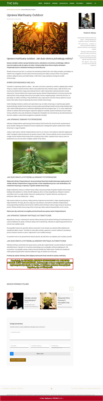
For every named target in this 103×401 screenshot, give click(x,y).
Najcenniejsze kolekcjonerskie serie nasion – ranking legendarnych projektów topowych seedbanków (87, 39)
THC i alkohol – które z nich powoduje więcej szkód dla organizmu (89, 63)
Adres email (36, 345)
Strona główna (11, 9)
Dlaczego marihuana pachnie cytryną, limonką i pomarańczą (88, 52)
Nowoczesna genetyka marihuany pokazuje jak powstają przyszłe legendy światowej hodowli (87, 57)
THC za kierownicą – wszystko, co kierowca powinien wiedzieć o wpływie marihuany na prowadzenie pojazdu (86, 46)
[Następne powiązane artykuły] (71, 288)
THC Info (13, 394)
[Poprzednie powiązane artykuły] (67, 288)
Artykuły (18, 9)
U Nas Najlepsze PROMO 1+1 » (51, 398)
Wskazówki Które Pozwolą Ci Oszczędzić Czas (64, 300)
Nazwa (13, 345)
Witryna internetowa (57, 346)
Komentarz (15, 332)
